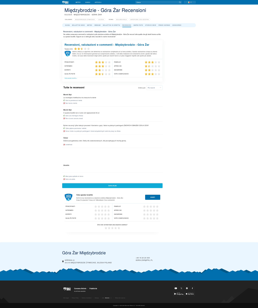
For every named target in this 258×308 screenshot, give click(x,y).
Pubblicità (93, 288)
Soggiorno (176, 25)
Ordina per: (142, 88)
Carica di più (112, 186)
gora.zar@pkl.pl (144, 260)
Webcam (98, 25)
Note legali (66, 298)
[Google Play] (179, 294)
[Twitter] (181, 288)
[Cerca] (180, 2)
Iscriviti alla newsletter (80, 291)
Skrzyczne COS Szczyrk (139, 19)
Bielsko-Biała (121, 19)
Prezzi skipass (164, 25)
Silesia (101, 19)
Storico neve (150, 25)
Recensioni (126, 25)
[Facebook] (192, 288)
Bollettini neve (78, 25)
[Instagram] (187, 288)
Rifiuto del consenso (120, 298)
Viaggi (87, 2)
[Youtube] (176, 288)
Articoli (98, 2)
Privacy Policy (75, 298)
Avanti (152, 197)
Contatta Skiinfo (80, 288)
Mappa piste (138, 25)
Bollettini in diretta (111, 25)
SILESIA (68, 14)
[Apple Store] (190, 294)
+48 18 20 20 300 (143, 258)
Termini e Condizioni (87, 298)
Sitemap (97, 298)
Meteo (78, 2)
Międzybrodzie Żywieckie (85, 19)
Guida (67, 25)
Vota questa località (70, 78)
